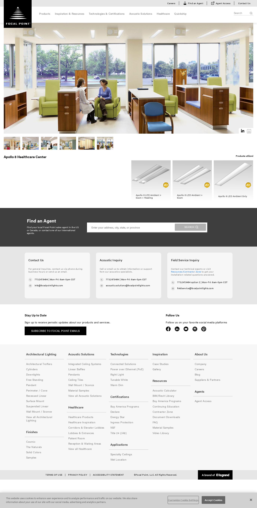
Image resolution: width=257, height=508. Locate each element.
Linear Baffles (76, 369)
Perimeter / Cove (36, 390)
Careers (171, 3)
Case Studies (161, 364)
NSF (113, 427)
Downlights (33, 374)
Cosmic (31, 441)
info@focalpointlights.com (49, 285)
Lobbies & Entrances (81, 433)
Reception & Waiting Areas (84, 443)
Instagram (194, 329)
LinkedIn (177, 329)
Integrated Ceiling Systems (84, 364)
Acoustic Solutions (140, 13)
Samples (31, 457)
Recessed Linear (36, 396)
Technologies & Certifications (107, 13)
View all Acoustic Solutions (85, 396)
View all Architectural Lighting (39, 418)
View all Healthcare (80, 449)
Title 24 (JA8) (118, 433)
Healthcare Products (81, 417)
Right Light (117, 374)
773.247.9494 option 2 (188, 282)
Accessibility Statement (108, 474)
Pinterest (203, 329)
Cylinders (32, 369)
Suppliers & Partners (208, 380)
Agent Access (223, 3)
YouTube (186, 329)
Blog (197, 374)
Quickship (180, 13)
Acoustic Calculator (165, 390)
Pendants (74, 374)
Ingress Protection (121, 422)
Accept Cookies (214, 500)
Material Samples (78, 390)
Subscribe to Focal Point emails (55, 331)
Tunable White (119, 380)
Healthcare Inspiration (82, 422)
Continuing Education (166, 406)
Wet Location (118, 459)
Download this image (249, 131)
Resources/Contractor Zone (186, 271)
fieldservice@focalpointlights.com (195, 288)
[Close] (251, 500)
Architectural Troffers (39, 364)
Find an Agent (195, 3)
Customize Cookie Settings (183, 500)
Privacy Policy (77, 474)
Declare (115, 412)
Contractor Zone (163, 412)
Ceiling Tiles (75, 380)
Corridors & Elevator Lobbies (86, 427)
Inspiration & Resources (69, 13)
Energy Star (117, 417)
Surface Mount (35, 401)
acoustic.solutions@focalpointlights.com (128, 285)
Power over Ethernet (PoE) (127, 369)
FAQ (155, 422)
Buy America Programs (124, 406)
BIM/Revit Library (163, 396)
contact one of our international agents (51, 231)
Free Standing (34, 380)
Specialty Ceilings (121, 454)
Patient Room (76, 438)
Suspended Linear (37, 406)
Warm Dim (116, 385)
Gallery (157, 369)
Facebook (168, 329)
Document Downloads (166, 417)
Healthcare (163, 13)
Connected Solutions (123, 364)
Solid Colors (33, 452)
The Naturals (34, 447)
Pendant (31, 385)
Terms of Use (54, 474)
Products (44, 13)
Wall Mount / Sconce (39, 411)
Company (201, 364)
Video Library (161, 433)
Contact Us (244, 3)
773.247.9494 (41, 279)
